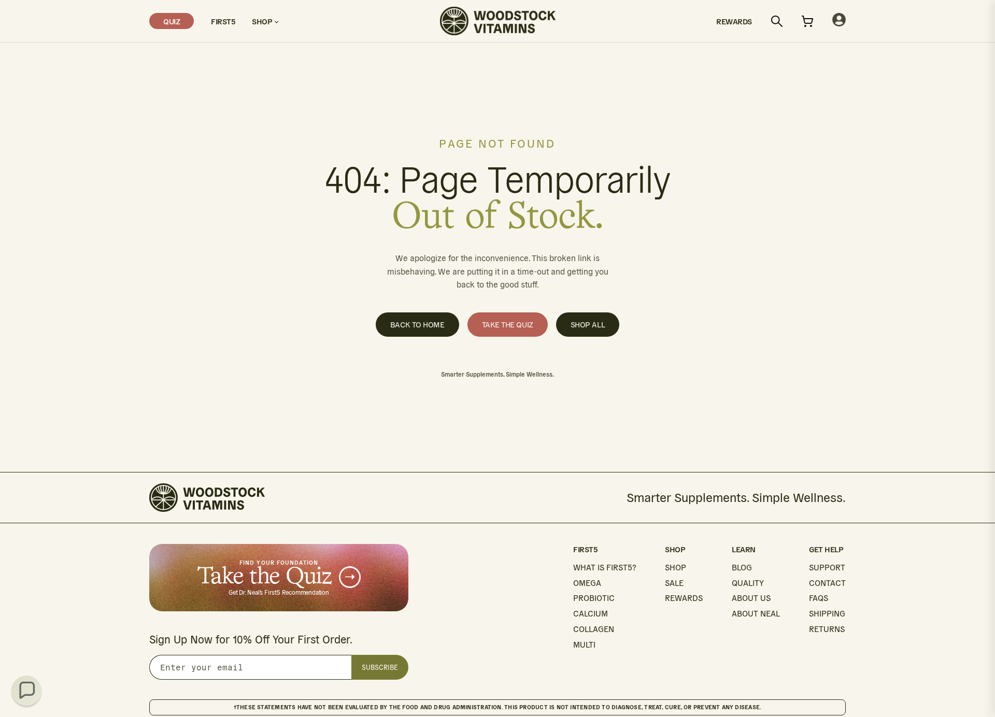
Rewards (734, 21)
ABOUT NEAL (756, 614)
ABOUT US (751, 598)
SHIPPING (827, 614)
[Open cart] (807, 21)
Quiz (171, 21)
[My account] (839, 21)
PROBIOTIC (594, 598)
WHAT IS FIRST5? (604, 567)
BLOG (742, 567)
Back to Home (417, 324)
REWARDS (684, 598)
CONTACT (827, 583)
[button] (26, 691)
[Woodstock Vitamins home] (498, 21)
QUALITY (748, 583)
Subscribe (380, 667)
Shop (263, 21)
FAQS (818, 598)
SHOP (675, 567)
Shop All (588, 324)
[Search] (777, 21)
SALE (674, 583)
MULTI (584, 645)
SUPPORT (827, 567)
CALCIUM (590, 614)
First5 (223, 21)
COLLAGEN (593, 629)
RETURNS (827, 629)
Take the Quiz (507, 324)
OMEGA (587, 583)
